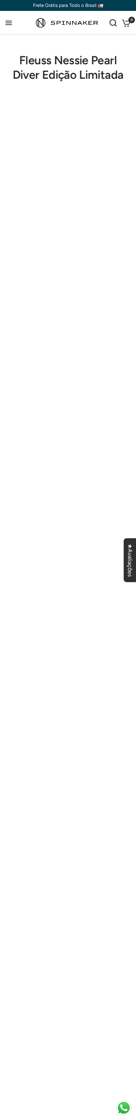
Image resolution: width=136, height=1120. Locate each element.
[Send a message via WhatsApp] (123, 1107)
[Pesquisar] (113, 23)
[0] (125, 23)
